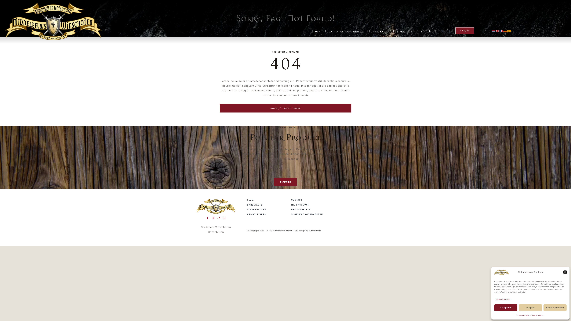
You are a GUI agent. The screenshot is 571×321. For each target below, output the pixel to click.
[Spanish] (509, 30)
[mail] (224, 218)
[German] (505, 30)
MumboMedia (315, 230)
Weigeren (530, 307)
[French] (501, 30)
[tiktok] (218, 218)
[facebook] (207, 218)
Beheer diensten (503, 299)
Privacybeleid (523, 315)
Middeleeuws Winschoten (285, 230)
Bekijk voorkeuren (555, 307)
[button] (565, 272)
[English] (497, 30)
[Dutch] (494, 30)
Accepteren (505, 307)
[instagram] (213, 218)
